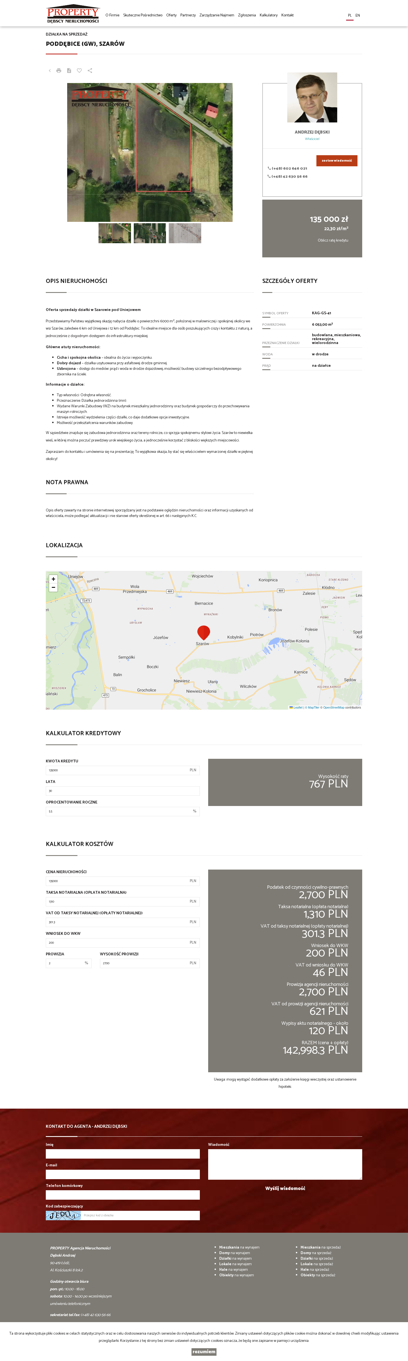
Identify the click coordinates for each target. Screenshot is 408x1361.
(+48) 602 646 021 (289, 168)
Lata (50, 782)
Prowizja (55, 954)
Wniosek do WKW (63, 934)
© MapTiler (312, 707)
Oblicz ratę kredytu (333, 240)
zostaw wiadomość (337, 160)
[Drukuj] (58, 71)
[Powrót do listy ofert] (50, 71)
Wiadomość (219, 1145)
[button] (204, 633)
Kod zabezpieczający (64, 1206)
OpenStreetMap (333, 707)
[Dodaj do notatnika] (79, 71)
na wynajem (239, 1247)
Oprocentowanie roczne (71, 802)
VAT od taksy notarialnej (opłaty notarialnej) (94, 913)
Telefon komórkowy (64, 1186)
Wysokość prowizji (119, 954)
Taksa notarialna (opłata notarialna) (86, 893)
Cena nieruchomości (66, 872)
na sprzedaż (321, 1247)
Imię (49, 1145)
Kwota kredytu (62, 761)
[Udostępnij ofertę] (90, 71)
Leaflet (298, 707)
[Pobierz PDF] (69, 71)
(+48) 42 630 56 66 (289, 177)
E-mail (51, 1165)
